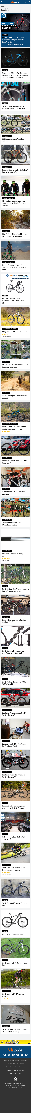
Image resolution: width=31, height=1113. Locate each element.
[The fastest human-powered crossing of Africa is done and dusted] (15, 186)
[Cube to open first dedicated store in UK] (15, 822)
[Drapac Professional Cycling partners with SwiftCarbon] (15, 791)
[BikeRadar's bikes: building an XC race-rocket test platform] (15, 219)
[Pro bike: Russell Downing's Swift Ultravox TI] (15, 760)
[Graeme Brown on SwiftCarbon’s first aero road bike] (15, 155)
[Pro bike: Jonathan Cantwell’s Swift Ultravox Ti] (15, 698)
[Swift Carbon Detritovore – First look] (15, 948)
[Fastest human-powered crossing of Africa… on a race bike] (15, 250)
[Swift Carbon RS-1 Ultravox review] (15, 979)
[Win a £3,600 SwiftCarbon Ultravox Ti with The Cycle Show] (15, 283)
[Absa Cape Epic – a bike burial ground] (15, 381)
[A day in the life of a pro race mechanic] (15, 477)
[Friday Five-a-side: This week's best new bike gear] (15, 350)
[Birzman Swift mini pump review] (15, 539)
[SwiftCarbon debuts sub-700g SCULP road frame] (15, 667)
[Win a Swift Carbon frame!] (15, 919)
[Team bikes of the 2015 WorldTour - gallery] (15, 508)
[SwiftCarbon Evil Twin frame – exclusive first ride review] (15, 412)
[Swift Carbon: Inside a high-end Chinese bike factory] (15, 1014)
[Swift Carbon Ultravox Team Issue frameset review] (15, 853)
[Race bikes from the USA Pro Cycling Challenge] (15, 605)
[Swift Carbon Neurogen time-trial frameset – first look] (15, 636)
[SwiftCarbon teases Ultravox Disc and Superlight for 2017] (15, 91)
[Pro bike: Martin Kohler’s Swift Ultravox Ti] (15, 446)
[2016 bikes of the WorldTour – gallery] (15, 124)
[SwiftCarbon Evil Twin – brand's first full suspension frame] (15, 574)
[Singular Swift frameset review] (15, 317)
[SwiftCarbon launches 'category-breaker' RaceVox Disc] (15, 22)
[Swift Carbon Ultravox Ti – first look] (15, 888)
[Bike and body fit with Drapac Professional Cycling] (15, 729)
